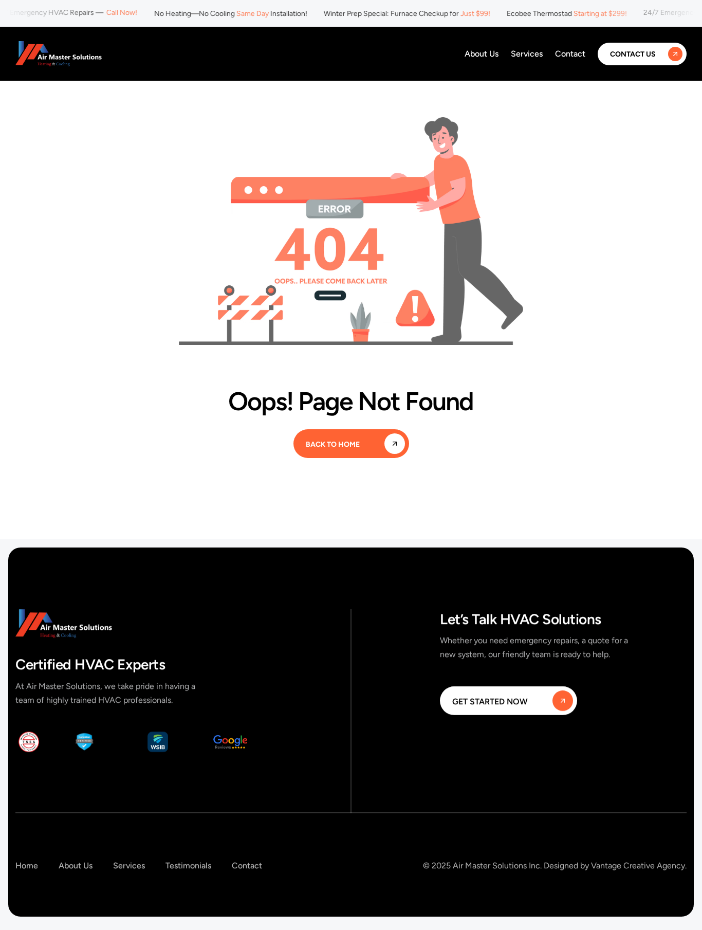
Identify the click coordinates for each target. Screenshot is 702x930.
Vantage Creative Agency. (639, 865)
